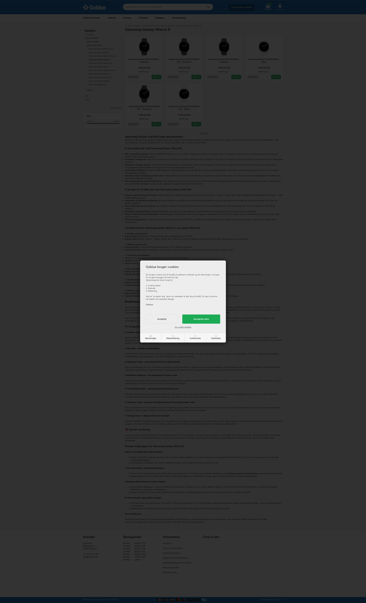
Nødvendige (150, 338)
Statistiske (216, 338)
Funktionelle (195, 338)
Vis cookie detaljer (183, 327)
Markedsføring (172, 338)
